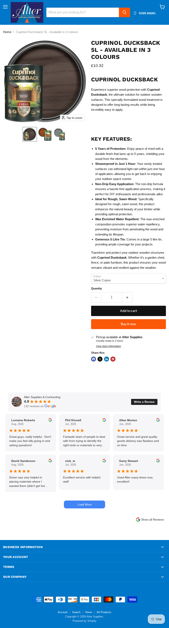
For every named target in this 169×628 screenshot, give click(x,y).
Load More (84, 504)
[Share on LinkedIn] (106, 359)
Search (76, 612)
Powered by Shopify (84, 620)
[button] (30, 134)
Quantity (96, 288)
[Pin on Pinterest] (112, 359)
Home (7, 32)
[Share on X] (99, 359)
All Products (104, 612)
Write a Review (144, 401)
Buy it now (128, 324)
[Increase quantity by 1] (127, 297)
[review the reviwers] (50, 420)
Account (63, 612)
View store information (108, 346)
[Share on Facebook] (93, 359)
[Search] (124, 12)
